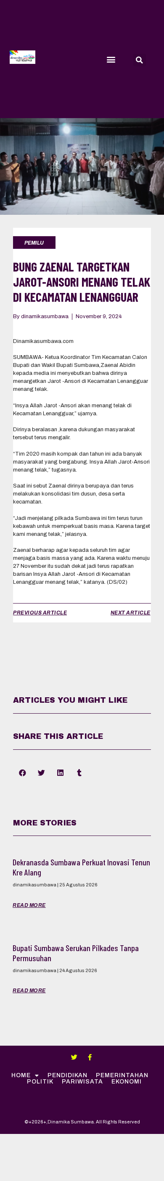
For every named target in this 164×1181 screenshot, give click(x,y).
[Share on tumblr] (79, 773)
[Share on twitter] (41, 773)
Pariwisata (82, 1081)
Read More (29, 905)
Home (21, 1075)
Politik (40, 1081)
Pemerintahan (122, 1075)
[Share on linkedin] (60, 773)
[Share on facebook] (22, 773)
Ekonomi (126, 1081)
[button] (111, 59)
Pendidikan (67, 1075)
